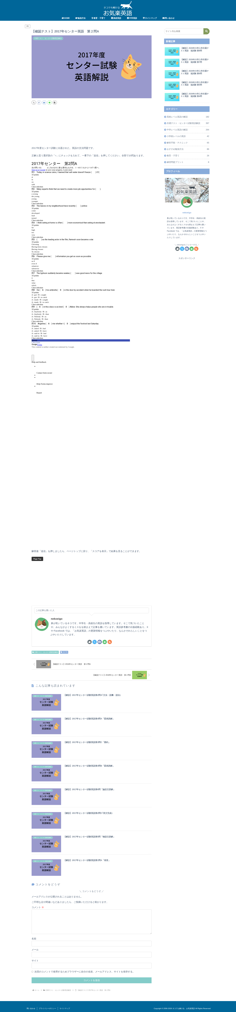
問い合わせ (31, 1008)
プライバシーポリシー (47, 1008)
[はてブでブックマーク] (44, 102)
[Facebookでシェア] (39, 102)
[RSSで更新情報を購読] (110, 642)
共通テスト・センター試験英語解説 (46, 652)
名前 (34, 938)
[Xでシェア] (34, 102)
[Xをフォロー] (94, 642)
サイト (35, 960)
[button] (55, 102)
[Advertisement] (92, 126)
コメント (38, 907)
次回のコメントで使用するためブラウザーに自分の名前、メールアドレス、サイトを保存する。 (84, 971)
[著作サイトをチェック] (89, 642)
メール (35, 949)
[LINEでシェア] (49, 102)
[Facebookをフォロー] (99, 642)
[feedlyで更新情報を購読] (105, 642)
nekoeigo (56, 618)
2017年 (65, 652)
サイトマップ (65, 1008)
